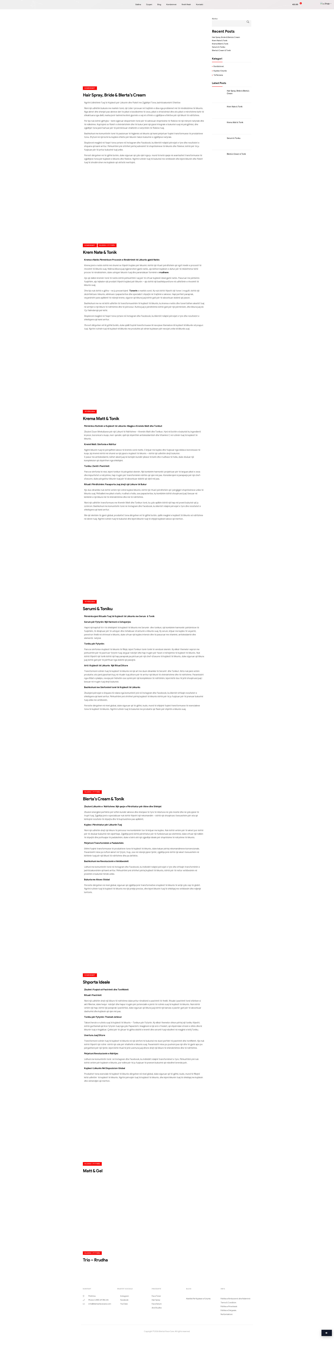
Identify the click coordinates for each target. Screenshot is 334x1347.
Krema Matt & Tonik (101, 418)
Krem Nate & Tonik (100, 252)
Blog (159, 4)
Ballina (138, 4)
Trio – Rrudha (95, 1260)
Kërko (214, 19)
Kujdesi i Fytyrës (107, 245)
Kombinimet (171, 4)
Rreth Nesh (186, 4)
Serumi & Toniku (97, 608)
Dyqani (149, 4)
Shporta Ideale (96, 982)
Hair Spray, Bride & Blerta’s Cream (114, 95)
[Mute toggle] (326, 1333)
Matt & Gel (92, 1170)
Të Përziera (90, 411)
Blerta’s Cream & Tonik (103, 798)
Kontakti (199, 4)
